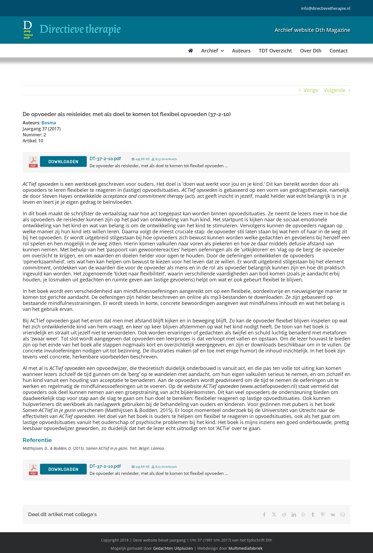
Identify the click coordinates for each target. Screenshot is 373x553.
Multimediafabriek (245, 548)
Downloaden (63, 161)
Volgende (334, 90)
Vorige (311, 90)
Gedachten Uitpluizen (173, 548)
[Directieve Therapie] (72, 21)
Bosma (49, 123)
